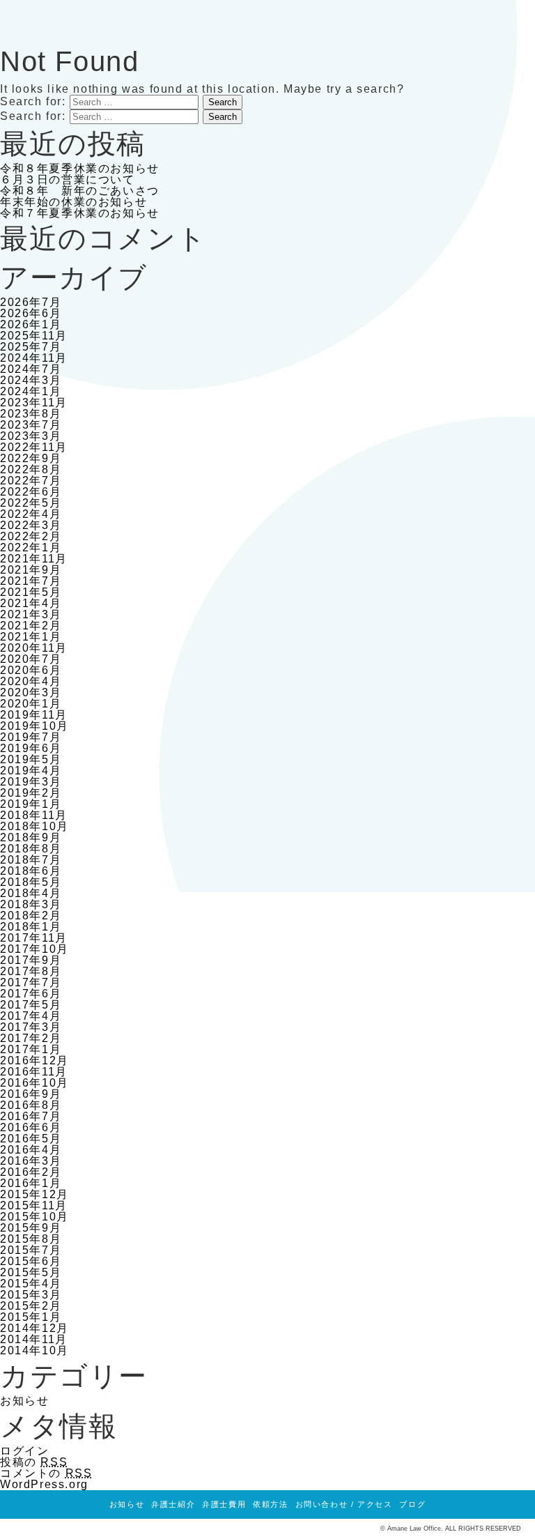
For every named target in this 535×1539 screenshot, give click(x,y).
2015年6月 (30, 1261)
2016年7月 (30, 1116)
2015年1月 (30, 1317)
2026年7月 (30, 302)
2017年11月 (34, 938)
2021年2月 (30, 625)
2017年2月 (30, 1038)
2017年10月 (34, 949)
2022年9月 (30, 458)
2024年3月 (30, 380)
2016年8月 (30, 1105)
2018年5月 (30, 882)
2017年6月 (30, 994)
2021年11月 (34, 559)
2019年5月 (30, 759)
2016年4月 (30, 1150)
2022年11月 (34, 447)
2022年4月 (30, 514)
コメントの (46, 1473)
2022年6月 (30, 492)
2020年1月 (30, 704)
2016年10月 (34, 1083)
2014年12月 (34, 1328)
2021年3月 (30, 614)
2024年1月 (30, 391)
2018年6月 (30, 871)
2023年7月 (30, 425)
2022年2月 (30, 536)
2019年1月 (30, 804)
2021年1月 (30, 637)
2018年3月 (30, 904)
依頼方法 (270, 1504)
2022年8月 (30, 469)
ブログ (412, 1504)
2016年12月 (34, 1060)
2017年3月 (30, 1027)
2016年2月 (30, 1172)
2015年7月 (30, 1250)
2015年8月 (30, 1239)
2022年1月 (30, 547)
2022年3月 (30, 525)
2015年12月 (34, 1194)
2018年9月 (30, 837)
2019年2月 (30, 793)
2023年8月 (30, 414)
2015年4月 (30, 1283)
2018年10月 (34, 826)
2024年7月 (30, 369)
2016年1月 (30, 1183)
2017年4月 (30, 1016)
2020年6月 (30, 670)
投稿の (34, 1462)
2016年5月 (30, 1138)
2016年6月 (30, 1127)
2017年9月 (30, 960)
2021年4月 (30, 603)
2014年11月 (34, 1339)
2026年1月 (30, 324)
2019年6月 (30, 748)
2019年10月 (34, 726)
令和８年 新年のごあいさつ (80, 191)
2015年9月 (30, 1228)
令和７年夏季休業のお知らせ (80, 213)
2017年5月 (30, 1005)
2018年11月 (34, 815)
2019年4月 (30, 770)
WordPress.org (44, 1484)
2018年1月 (30, 927)
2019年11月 (34, 715)
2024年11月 (34, 358)
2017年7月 (30, 982)
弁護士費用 (224, 1504)
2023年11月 (34, 402)
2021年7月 (30, 581)
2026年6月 (30, 313)
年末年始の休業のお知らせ (73, 202)
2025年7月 (30, 347)
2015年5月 (30, 1272)
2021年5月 (30, 592)
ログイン (24, 1451)
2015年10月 (34, 1217)
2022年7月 (30, 481)
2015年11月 (34, 1205)
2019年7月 (30, 737)
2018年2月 (30, 915)
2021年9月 (30, 570)
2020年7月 (30, 659)
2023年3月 (30, 436)
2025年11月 (34, 336)
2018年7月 (30, 860)
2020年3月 (30, 692)
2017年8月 (30, 971)
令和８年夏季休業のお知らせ (80, 168)
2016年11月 (34, 1072)
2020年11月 (34, 648)
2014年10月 (34, 1350)
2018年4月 (30, 893)
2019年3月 (30, 782)
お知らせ (24, 1401)
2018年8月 (30, 849)
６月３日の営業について (67, 179)
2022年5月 (30, 503)
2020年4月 (30, 681)
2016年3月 (30, 1161)
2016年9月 (30, 1094)
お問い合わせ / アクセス (344, 1504)
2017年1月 (30, 1049)
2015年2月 (30, 1306)
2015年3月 (30, 1295)
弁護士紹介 (173, 1504)
